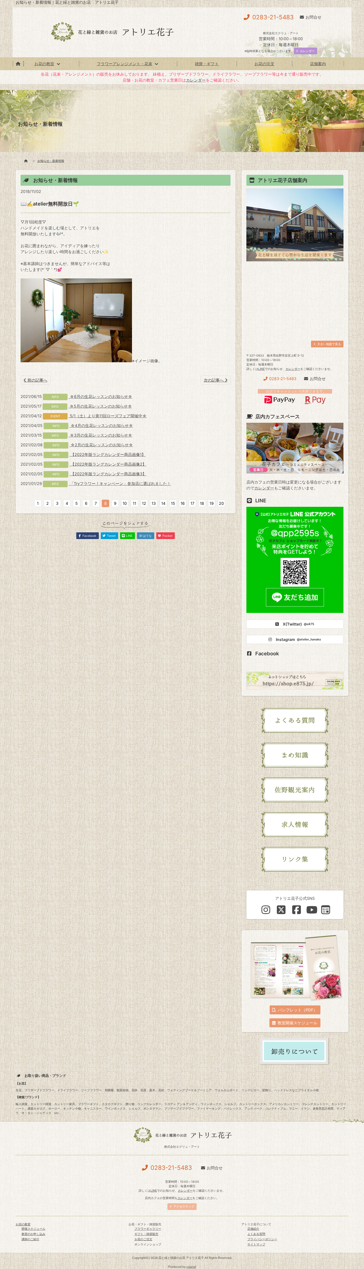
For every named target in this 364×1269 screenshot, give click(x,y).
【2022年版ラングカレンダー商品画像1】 (107, 454)
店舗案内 (318, 63)
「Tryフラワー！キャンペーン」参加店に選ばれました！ (120, 483)
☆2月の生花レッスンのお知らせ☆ (101, 444)
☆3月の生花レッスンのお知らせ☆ (100, 435)
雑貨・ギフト (207, 63)
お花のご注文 (143, 1239)
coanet (191, 1267)
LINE (261, 369)
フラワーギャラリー (147, 1229)
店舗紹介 (253, 1229)
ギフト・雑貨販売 (146, 1234)
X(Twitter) (298, 624)
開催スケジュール (33, 1229)
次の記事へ (214, 380)
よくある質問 (256, 1234)
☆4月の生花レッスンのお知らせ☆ (101, 425)
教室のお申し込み (33, 1234)
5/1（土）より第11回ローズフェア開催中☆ (108, 415)
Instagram (298, 639)
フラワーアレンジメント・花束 (124, 63)
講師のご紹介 (30, 1239)
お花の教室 (44, 63)
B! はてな (145, 536)
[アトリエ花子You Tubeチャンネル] (311, 909)
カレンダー (196, 80)
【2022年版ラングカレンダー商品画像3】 (107, 473)
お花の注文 (264, 63)
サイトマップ (256, 1244)
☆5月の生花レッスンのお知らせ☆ (100, 406)
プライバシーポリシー (262, 1239)
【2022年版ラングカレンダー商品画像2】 (107, 464)
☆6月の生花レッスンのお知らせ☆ (100, 396)
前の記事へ (36, 380)
